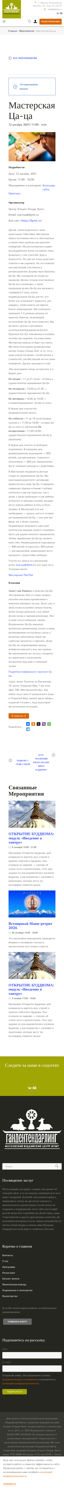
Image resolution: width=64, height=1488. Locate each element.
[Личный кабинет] (35, 21)
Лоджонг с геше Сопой (23, 762)
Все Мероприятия (25, 58)
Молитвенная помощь (14, 1284)
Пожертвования (50, 21)
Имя (4, 1349)
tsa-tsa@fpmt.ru (26, 565)
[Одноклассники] (33, 724)
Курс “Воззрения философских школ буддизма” (41, 762)
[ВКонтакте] (28, 724)
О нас (5, 1261)
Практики (14, 193)
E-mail (6, 1362)
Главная (12, 31)
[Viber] (44, 724)
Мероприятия (26, 31)
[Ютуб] (61, 13)
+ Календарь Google (25, 64)
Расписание (8, 1272)
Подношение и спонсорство (17, 1290)
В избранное (18, 716)
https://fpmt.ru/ (31, 220)
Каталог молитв (10, 1278)
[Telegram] (28, 729)
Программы (8, 1267)
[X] (38, 724)
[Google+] (57, 13)
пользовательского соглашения (19, 1379)
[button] (21, 575)
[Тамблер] (30, 1088)
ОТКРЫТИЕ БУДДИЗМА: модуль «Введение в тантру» (31, 838)
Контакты (7, 1255)
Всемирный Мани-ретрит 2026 (30, 925)
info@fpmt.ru (55, 9)
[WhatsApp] (49, 724)
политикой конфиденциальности (20, 1383)
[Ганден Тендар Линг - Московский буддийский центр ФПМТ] (11, 9)
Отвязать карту (17, 1321)
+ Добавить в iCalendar (27, 71)
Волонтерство (9, 1296)
